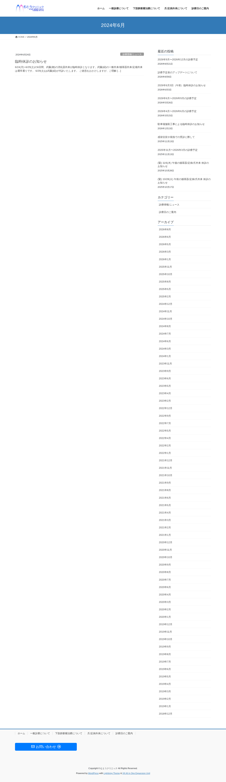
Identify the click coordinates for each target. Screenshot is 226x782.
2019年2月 (165, 698)
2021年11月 (165, 467)
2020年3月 (165, 602)
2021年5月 (165, 505)
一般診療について (40, 733)
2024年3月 (165, 348)
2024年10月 (165, 318)
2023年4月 (165, 393)
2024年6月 (165, 341)
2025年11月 (165, 266)
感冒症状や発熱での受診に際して (176, 137)
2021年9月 (165, 482)
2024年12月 (165, 303)
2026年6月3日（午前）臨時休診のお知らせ (182, 85)
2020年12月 (165, 542)
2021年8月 (165, 490)
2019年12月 (165, 624)
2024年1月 (165, 356)
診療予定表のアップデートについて (177, 72)
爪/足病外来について (98, 733)
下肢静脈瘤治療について (68, 733)
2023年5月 (165, 385)
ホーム (21, 733)
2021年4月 (165, 512)
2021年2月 (165, 527)
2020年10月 (165, 557)
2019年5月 (165, 676)
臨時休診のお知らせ (31, 61)
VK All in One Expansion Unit (136, 773)
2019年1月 (165, 706)
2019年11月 (165, 631)
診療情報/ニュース (132, 54)
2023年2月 (165, 400)
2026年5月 (165, 244)
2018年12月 (165, 713)
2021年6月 (165, 497)
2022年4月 (165, 438)
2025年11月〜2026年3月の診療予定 (178, 150)
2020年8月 (165, 572)
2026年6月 (165, 236)
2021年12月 (165, 460)
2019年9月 (165, 646)
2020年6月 (165, 587)
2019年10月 (165, 639)
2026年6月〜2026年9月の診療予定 (177, 98)
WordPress (93, 773)
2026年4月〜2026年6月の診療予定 (177, 111)
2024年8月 (165, 326)
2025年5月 (165, 289)
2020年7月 (165, 579)
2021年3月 (165, 520)
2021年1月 (165, 534)
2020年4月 (165, 594)
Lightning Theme (112, 773)
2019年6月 (165, 669)
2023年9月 (165, 371)
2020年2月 (165, 609)
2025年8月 (165, 281)
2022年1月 (165, 453)
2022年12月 (165, 408)
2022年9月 (165, 415)
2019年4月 (165, 684)
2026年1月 (165, 259)
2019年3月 (165, 691)
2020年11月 (165, 549)
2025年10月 (165, 274)
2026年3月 (165, 251)
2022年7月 (165, 423)
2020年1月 (165, 616)
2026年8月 (165, 229)
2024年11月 (165, 311)
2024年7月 (165, 333)
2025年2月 (165, 296)
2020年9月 (165, 564)
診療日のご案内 (167, 212)
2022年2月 (165, 445)
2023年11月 (165, 363)
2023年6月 (165, 378)
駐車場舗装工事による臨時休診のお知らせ (181, 124)
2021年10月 (165, 475)
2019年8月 (165, 654)
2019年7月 (165, 661)
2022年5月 (165, 430)
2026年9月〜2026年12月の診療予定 (178, 59)
